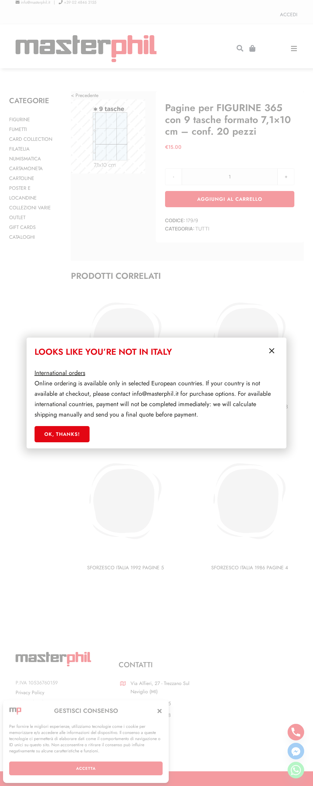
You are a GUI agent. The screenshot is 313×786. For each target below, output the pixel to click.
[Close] (271, 351)
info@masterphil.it (155, 393)
